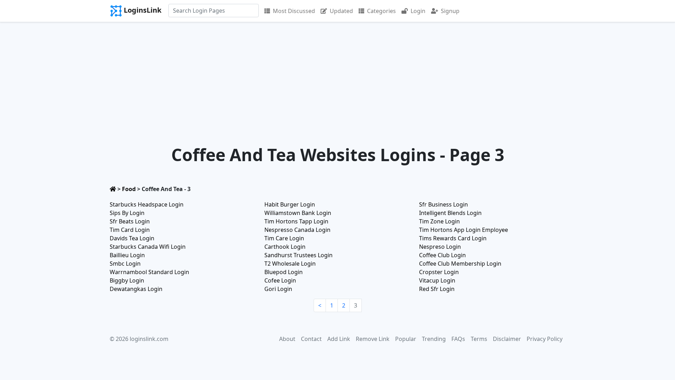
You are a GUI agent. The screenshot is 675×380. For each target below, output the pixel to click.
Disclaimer (507, 339)
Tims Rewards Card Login (453, 238)
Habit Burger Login (289, 204)
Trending (434, 339)
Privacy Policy (544, 339)
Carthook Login (285, 247)
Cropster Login (439, 272)
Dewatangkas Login (136, 289)
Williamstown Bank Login (297, 213)
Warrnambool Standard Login (149, 272)
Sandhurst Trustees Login (298, 255)
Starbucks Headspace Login (147, 204)
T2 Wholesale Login (290, 263)
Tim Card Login (130, 230)
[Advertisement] (337, 75)
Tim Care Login (284, 238)
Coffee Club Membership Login (460, 263)
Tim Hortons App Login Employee (463, 230)
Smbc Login (125, 263)
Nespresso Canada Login (297, 230)
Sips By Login (127, 213)
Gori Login (278, 289)
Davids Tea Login (132, 238)
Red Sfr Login (437, 289)
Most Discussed (294, 11)
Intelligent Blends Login (450, 213)
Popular (405, 339)
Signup (450, 11)
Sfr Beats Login (130, 221)
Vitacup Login (437, 280)
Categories (381, 11)
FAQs (458, 339)
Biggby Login (127, 280)
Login (418, 11)
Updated (341, 11)
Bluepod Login (283, 272)
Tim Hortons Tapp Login (296, 221)
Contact (311, 339)
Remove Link (373, 339)
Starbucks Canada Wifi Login (148, 247)
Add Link (338, 339)
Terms (479, 339)
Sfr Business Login (443, 204)
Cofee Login (280, 280)
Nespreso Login (440, 247)
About (287, 339)
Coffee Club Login (442, 255)
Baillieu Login (127, 255)
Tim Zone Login (439, 221)
